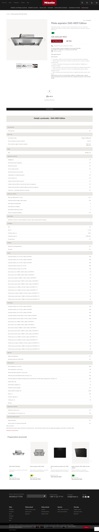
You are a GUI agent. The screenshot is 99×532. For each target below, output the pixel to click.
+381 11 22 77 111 (56, 497)
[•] (90, 178)
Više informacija (12, 529)
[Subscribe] (44, 496)
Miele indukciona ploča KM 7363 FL (59, 467)
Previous (7, 461)
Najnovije (87, 2)
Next (91, 461)
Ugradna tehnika (44, 513)
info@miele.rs (72, 497)
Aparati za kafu (28, 511)
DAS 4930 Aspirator (14, 466)
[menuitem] (19, 7)
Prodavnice (11, 511)
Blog (28, 2)
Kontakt (23, 2)
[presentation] (85, 7)
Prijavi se (91, 2)
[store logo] (49, 2)
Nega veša (27, 513)
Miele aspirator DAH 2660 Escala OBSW (80, 467)
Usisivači (43, 509)
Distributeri (11, 509)
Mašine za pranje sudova (30, 509)
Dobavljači (16, 2)
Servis (10, 2)
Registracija (76, 513)
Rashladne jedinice (45, 511)
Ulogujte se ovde (77, 509)
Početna (8, 14)
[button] (9, 39)
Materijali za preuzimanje (12, 430)
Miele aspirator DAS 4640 (37, 466)
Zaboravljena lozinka (78, 511)
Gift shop (4, 2)
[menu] (49, 7)
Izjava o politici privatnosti (63, 509)
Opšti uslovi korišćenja (62, 511)
